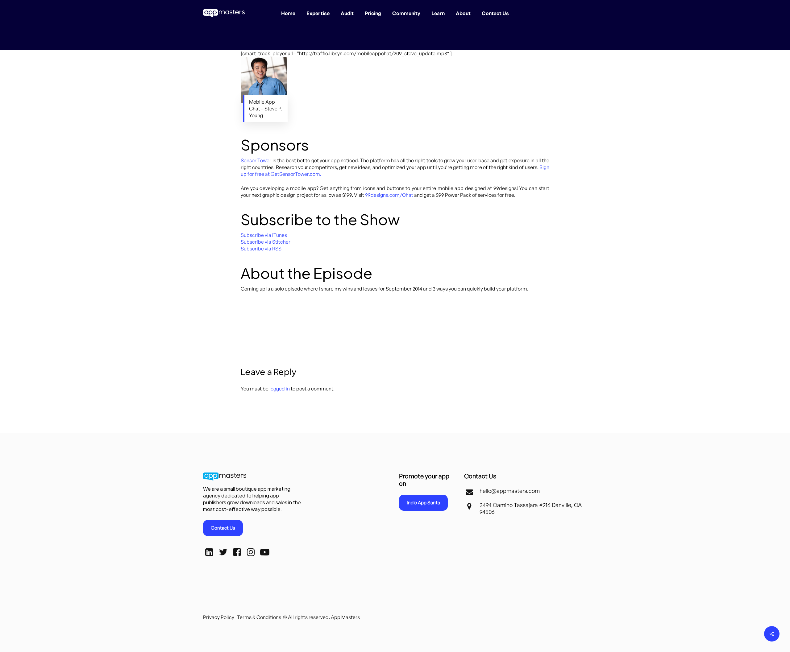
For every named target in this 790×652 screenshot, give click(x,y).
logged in (279, 389)
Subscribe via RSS (261, 249)
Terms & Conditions (259, 617)
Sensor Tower (256, 160)
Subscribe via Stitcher (265, 242)
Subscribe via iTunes (264, 235)
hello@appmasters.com (510, 490)
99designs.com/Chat (389, 195)
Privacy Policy (218, 617)
